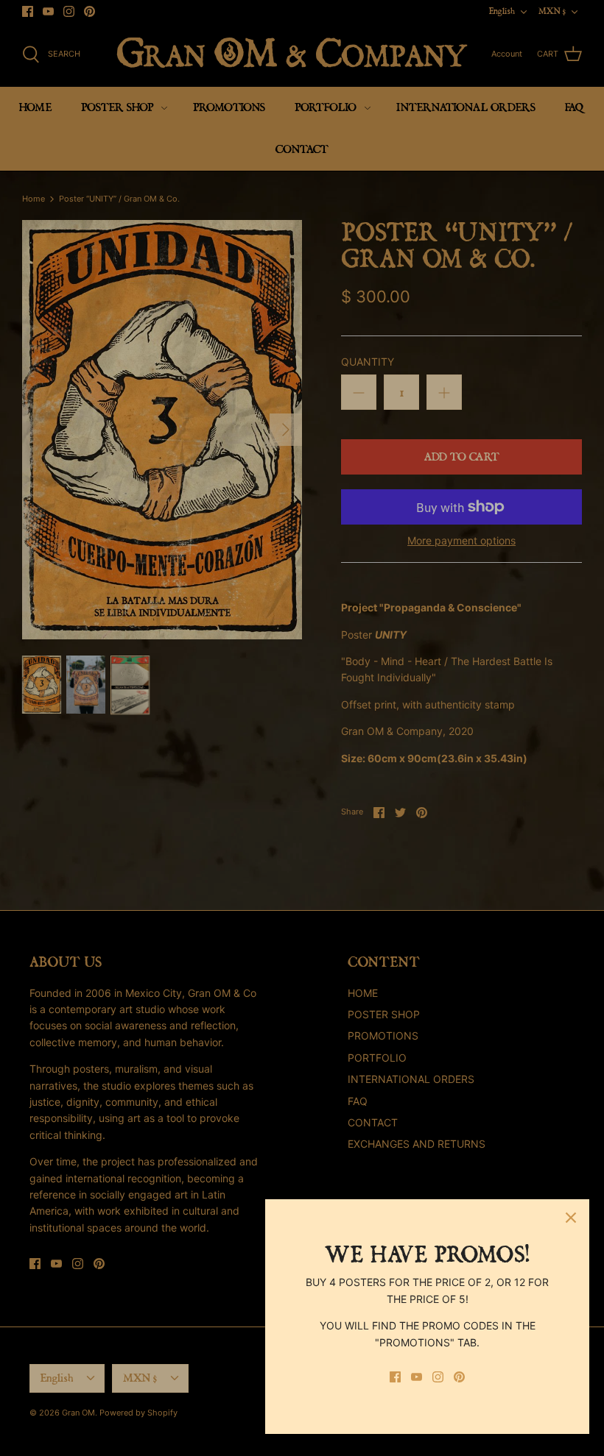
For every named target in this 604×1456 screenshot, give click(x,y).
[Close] (571, 1217)
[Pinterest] (459, 1376)
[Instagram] (437, 1376)
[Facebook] (395, 1376)
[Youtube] (416, 1376)
